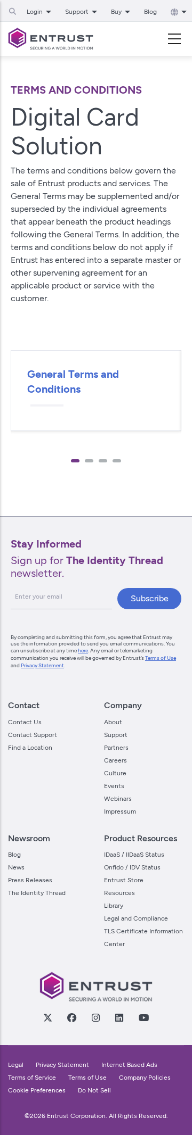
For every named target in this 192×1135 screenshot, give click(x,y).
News (16, 867)
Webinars (118, 798)
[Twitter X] (47, 1017)
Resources (119, 893)
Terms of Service (32, 1077)
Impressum (120, 811)
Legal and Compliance (136, 918)
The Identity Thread (37, 893)
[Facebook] (71, 1017)
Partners (116, 747)
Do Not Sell (94, 1090)
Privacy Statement (42, 665)
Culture (115, 773)
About (113, 722)
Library (113, 905)
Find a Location (30, 747)
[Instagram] (95, 1017)
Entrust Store (123, 880)
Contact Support (32, 735)
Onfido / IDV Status (132, 867)
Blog (150, 11)
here (83, 650)
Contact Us (25, 722)
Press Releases (30, 880)
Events (114, 786)
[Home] (50, 39)
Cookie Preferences (37, 1090)
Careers (115, 760)
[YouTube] (143, 1017)
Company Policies (145, 1077)
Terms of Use (160, 658)
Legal (15, 1064)
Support (115, 735)
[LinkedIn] (119, 1017)
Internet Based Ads (129, 1064)
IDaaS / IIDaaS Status (134, 854)
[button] (75, 460)
